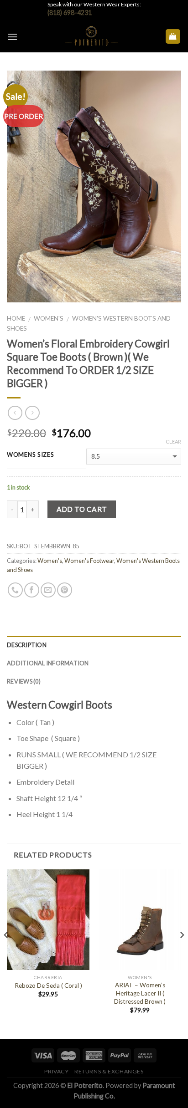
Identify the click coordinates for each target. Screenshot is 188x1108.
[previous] (6, 953)
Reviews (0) (24, 681)
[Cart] (173, 36)
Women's (48, 318)
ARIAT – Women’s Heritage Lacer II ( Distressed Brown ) (140, 993)
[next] (181, 953)
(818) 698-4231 (69, 12)
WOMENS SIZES (30, 455)
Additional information (48, 663)
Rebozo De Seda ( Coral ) (48, 985)
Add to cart (82, 509)
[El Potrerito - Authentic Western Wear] (91, 36)
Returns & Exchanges (109, 1071)
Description (27, 644)
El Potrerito (85, 1085)
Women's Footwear (89, 560)
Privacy (56, 1071)
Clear (173, 441)
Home (16, 318)
